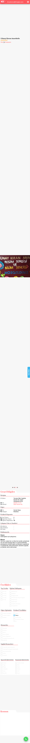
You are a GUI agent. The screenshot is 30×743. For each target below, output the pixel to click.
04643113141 (17, 503)
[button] (12, 487)
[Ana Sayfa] (25, 1)
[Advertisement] (15, 19)
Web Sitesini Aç (18, 504)
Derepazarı (8, 42)
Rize (2, 42)
